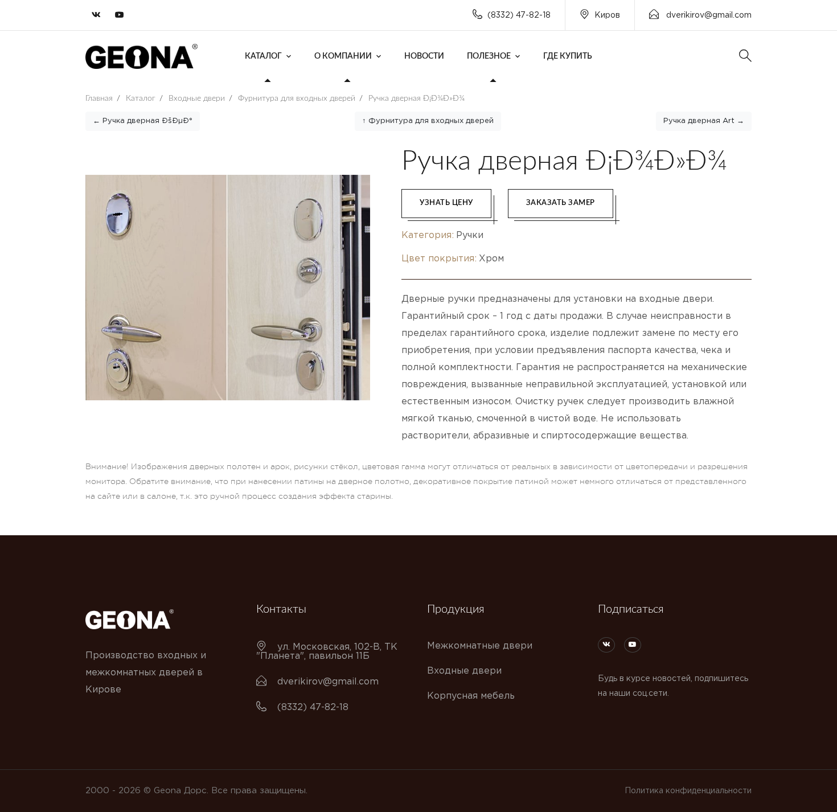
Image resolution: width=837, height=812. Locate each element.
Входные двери (464, 671)
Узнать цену (446, 203)
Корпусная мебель (471, 696)
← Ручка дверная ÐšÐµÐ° (142, 121)
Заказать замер (560, 203)
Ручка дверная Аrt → (703, 121)
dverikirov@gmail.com (708, 15)
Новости (424, 56)
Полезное (489, 56)
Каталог (263, 56)
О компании (343, 56)
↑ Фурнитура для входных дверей (428, 121)
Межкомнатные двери (479, 646)
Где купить (567, 56)
